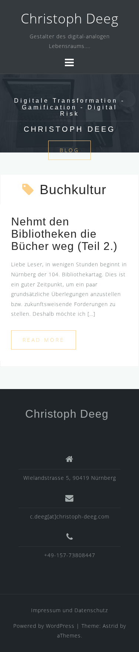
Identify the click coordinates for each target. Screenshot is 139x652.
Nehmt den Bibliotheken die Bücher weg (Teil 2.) (64, 233)
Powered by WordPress (44, 625)
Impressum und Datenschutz (69, 610)
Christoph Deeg (70, 18)
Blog (69, 150)
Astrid (110, 625)
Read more (43, 339)
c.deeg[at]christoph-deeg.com (69, 516)
